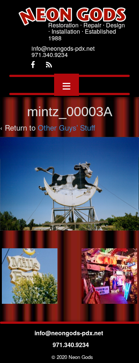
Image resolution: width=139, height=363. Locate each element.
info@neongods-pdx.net (69, 333)
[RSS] (49, 65)
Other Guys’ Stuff (66, 127)
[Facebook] (32, 65)
